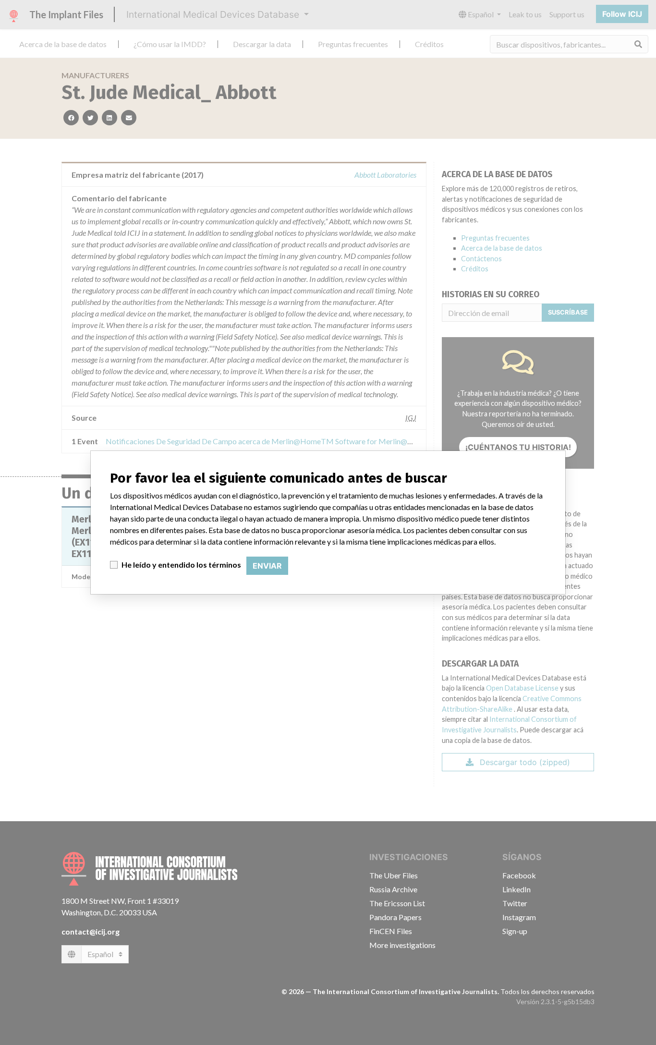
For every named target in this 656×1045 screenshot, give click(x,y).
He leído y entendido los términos (181, 564)
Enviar (267, 566)
